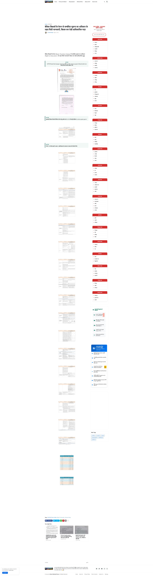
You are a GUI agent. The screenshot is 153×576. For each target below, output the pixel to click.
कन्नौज (96, 210)
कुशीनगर (96, 127)
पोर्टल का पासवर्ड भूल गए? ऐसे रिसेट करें (100, 362)
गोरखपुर (96, 122)
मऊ (95, 248)
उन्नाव (95, 53)
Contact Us (101, 574)
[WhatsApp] (61, 521)
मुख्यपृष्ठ (46, 24)
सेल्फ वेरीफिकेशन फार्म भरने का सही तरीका (100, 371)
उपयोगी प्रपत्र (101, 437)
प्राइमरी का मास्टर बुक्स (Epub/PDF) (100, 330)
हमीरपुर (96, 234)
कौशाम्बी (96, 65)
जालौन (96, 220)
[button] (104, 2)
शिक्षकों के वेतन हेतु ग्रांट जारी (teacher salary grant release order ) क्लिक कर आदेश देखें (81, 537)
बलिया (95, 246)
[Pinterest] (63, 521)
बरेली (95, 137)
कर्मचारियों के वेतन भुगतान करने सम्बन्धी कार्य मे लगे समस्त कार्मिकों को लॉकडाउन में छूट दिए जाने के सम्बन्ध (51, 537)
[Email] (66, 521)
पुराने (87, 562)
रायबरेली (96, 48)
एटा (95, 170)
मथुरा (95, 115)
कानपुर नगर (96, 199)
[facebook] (97, 569)
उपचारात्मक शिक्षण (94, 437)
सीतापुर (96, 51)
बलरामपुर (96, 273)
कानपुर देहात (96, 201)
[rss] (107, 569)
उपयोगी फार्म (93, 439)
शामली (96, 299)
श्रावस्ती (96, 275)
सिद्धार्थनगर (96, 261)
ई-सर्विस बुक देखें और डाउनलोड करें (100, 358)
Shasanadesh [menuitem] (71, 1)
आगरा (95, 108)
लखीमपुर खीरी (97, 46)
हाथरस (96, 172)
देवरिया (96, 125)
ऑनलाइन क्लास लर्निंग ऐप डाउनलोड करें (100, 335)
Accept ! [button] (5, 572)
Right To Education (60, 517)
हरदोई (95, 44)
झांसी (95, 217)
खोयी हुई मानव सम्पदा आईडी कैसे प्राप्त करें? (99, 353)
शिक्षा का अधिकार (54, 517)
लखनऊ (96, 42)
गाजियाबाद (96, 96)
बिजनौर (96, 156)
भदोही (95, 285)
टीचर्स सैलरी (50, 24)
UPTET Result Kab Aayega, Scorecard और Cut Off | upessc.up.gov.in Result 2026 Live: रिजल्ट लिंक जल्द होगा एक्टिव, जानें (67, 64)
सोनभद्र (96, 287)
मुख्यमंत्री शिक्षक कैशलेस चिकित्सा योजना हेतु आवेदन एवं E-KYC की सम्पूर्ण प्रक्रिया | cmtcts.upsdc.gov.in (66, 119)
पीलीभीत (96, 141)
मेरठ (95, 89)
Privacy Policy (87, 574)
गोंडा (95, 268)
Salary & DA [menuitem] (87, 1)
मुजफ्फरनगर (96, 297)
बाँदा (95, 232)
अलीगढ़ (96, 168)
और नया (46, 562)
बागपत (96, 100)
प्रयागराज (96, 61)
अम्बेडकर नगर (97, 184)
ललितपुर (96, 222)
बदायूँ (95, 139)
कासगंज (96, 174)
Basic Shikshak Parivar (54, 574)
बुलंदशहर (96, 92)
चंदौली (96, 77)
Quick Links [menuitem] (94, 1)
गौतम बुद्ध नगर (97, 94)
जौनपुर (96, 82)
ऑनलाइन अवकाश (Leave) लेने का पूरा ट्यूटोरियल (100, 380)
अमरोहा (96, 153)
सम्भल (95, 160)
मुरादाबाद (96, 151)
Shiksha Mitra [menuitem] (80, 1)
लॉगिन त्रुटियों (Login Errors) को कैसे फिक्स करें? (99, 376)
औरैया (95, 203)
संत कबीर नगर (97, 258)
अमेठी (95, 191)
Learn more (11, 570)
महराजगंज (96, 129)
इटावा (95, 205)
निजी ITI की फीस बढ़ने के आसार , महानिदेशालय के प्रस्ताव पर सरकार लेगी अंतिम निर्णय (61, 146)
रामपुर (95, 158)
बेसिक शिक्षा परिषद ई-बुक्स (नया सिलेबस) (100, 320)
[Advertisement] (76, 13)
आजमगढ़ (96, 244)
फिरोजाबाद (96, 110)
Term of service (94, 574)
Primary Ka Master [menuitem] (63, 1)
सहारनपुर (96, 295)
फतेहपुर (96, 63)
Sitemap (106, 574)
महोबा (95, 236)
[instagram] (104, 569)
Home (76, 574)
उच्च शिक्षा (93, 435)
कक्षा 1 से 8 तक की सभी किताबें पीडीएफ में (100, 325)
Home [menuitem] (56, 1)
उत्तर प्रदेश (98, 435)
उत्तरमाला (102, 435)
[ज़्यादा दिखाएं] (68, 521)
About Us (81, 574)
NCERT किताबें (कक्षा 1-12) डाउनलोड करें (100, 314)
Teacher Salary (68, 517)
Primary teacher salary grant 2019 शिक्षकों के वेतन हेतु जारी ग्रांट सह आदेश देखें (66, 536)
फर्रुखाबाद (96, 207)
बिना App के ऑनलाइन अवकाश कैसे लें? (100, 385)
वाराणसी (96, 75)
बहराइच (96, 271)
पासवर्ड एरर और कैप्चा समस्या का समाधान (100, 367)
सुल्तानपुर (96, 189)
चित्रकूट (96, 230)
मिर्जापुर (96, 283)
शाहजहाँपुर (96, 143)
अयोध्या (96, 182)
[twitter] (99, 569)
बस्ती (95, 256)
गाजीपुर (96, 79)
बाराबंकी (96, 187)
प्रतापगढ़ (96, 67)
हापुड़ (95, 98)
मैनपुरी (96, 112)
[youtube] (102, 569)
